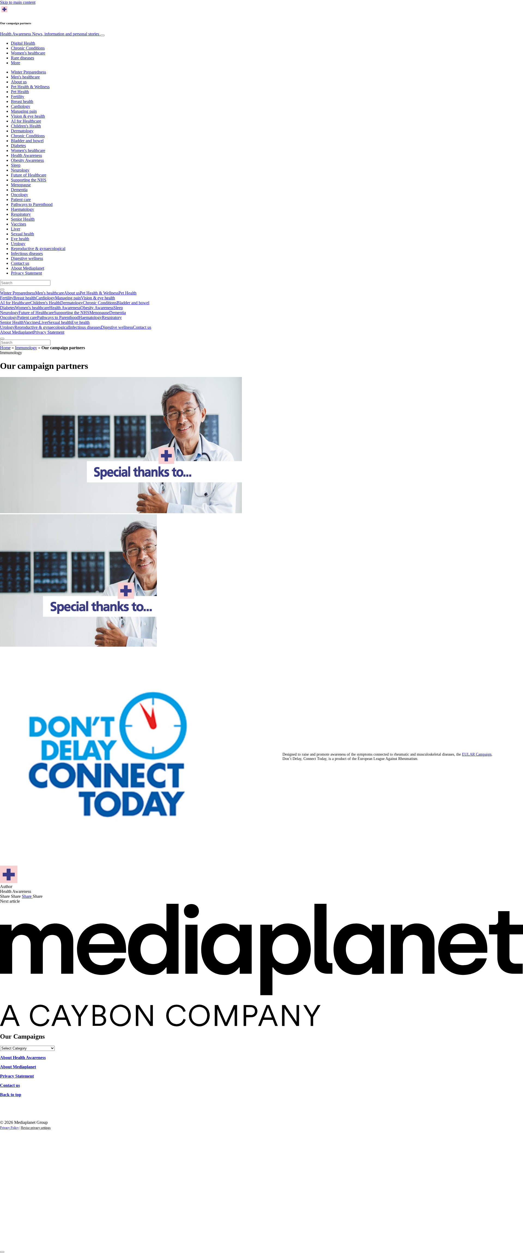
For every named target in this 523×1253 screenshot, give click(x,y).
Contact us (20, 263)
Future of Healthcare (28, 175)
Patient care (21, 199)
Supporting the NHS (28, 180)
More (15, 62)
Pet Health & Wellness (30, 86)
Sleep (15, 165)
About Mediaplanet (27, 268)
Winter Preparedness (28, 72)
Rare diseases (22, 58)
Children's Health (26, 126)
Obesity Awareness (27, 160)
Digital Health (23, 43)
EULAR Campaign (476, 754)
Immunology (26, 347)
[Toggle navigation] (102, 35)
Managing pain (24, 111)
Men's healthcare (25, 77)
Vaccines (18, 224)
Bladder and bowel (27, 140)
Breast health (22, 101)
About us (19, 82)
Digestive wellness (27, 258)
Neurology (20, 170)
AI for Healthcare (26, 121)
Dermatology (22, 131)
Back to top (10, 1094)
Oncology (19, 194)
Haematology (22, 209)
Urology (18, 243)
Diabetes (18, 145)
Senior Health (23, 219)
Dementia (19, 189)
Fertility (17, 96)
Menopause (21, 185)
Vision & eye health (28, 116)
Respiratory (21, 214)
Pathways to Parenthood (32, 204)
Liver (15, 229)
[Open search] (2, 289)
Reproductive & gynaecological (38, 248)
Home (5, 347)
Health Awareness (49, 34)
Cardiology (20, 106)
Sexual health (22, 234)
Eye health (20, 238)
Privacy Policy (9, 1128)
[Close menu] (2, 338)
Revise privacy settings (36, 1128)
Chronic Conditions (28, 48)
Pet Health (20, 91)
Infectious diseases (27, 253)
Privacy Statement (26, 273)
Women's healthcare (28, 53)
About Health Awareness (23, 1057)
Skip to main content (17, 2)
